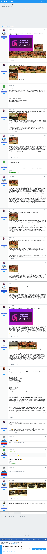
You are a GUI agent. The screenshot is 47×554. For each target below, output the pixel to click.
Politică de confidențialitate (32, 539)
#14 (45, 367)
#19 (45, 480)
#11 (45, 283)
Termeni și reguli (24, 539)
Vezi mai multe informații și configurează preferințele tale (13, 551)
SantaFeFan (4, 6)
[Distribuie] (44, 29)
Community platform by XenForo (11, 542)
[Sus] (44, 539)
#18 (45, 467)
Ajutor (39, 539)
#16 (45, 436)
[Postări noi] (45, 1)
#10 (45, 262)
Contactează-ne (17, 539)
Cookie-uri (4, 539)
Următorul (11, 26)
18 (7, 26)
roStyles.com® (14, 543)
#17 (45, 449)
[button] (2, 1)
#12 (45, 305)
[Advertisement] (23, 18)
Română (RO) (9, 539)
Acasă (42, 539)
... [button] (5, 26)
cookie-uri (8, 548)
